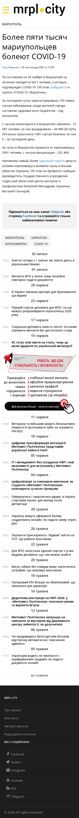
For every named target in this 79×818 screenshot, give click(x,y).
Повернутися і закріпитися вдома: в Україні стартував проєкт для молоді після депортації (43, 500)
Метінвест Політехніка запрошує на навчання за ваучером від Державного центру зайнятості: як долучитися (41, 620)
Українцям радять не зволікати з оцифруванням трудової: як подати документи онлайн (37, 659)
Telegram (57, 212)
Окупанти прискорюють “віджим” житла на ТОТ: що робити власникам (43, 536)
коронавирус (16, 244)
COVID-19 (41, 244)
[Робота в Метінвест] (39, 383)
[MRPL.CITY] (39, 10)
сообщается (58, 87)
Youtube (17, 780)
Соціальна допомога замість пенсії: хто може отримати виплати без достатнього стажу (44, 328)
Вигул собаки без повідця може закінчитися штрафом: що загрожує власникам (43, 568)
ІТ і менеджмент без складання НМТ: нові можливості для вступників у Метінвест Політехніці (43, 465)
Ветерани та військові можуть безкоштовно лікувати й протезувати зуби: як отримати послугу (43, 427)
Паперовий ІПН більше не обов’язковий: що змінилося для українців (43, 584)
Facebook (30, 216)
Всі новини (39, 675)
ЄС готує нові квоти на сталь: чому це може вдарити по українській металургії (42, 344)
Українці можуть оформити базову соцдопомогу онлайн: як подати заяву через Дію (44, 519)
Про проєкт (12, 710)
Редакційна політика (20, 734)
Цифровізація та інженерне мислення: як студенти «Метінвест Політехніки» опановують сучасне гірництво (42, 485)
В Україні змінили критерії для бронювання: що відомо (44, 293)
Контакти (11, 718)
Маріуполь (11, 24)
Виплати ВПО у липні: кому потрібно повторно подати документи (38, 278)
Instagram (18, 770)
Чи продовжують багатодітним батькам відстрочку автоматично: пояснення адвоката (40, 640)
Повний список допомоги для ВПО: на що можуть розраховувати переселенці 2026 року (42, 311)
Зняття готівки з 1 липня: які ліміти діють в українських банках (43, 262)
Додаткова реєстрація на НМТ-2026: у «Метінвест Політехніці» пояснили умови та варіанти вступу (43, 601)
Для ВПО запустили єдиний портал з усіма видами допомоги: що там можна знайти (43, 552)
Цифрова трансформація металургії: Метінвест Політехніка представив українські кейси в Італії (39, 446)
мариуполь (14, 238)
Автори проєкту (16, 726)
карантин (39, 238)
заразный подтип (52, 161)
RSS (13, 788)
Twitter (16, 762)
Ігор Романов (10, 67)
